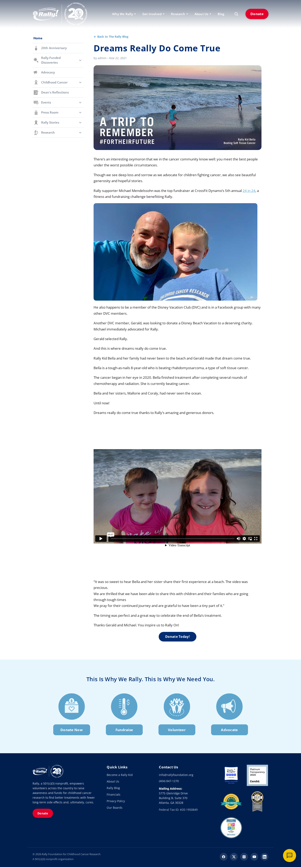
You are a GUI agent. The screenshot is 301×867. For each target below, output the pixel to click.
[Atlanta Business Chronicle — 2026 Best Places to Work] (231, 827)
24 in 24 (249, 190)
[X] (234, 857)
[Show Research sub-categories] (80, 132)
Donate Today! (177, 636)
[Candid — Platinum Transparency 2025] (257, 775)
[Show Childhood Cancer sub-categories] (80, 82)
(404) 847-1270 (169, 781)
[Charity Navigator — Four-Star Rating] (231, 775)
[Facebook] (223, 857)
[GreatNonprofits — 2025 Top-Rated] (231, 801)
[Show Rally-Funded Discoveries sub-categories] (80, 60)
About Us (113, 781)
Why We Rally (122, 14)
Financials (113, 794)
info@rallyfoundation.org (176, 775)
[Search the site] (236, 14)
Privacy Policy (116, 801)
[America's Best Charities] (257, 801)
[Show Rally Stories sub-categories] (80, 122)
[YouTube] (254, 857)
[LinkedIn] (264, 857)
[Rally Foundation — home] (60, 14)
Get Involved (152, 14)
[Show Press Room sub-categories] (80, 112)
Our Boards (114, 808)
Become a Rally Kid (120, 775)
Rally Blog (113, 788)
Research (178, 14)
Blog (221, 14)
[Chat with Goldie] (289, 855)
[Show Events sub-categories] (80, 102)
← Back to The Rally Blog (111, 36)
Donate (257, 13)
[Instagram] (244, 857)
